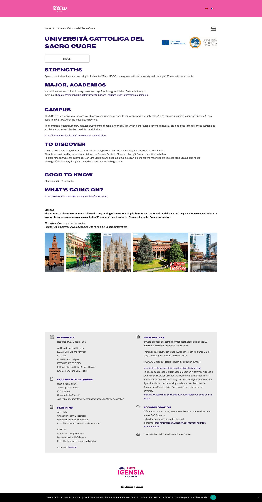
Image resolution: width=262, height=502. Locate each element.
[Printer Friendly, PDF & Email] (213, 28)
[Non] (258, 497)
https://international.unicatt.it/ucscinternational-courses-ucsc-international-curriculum (102, 95)
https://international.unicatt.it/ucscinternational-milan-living (172, 368)
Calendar (72, 447)
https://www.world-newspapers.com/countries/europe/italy (76, 196)
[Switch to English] (206, 9)
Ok (213, 497)
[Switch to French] (212, 9)
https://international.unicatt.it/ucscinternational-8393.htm (75, 135)
